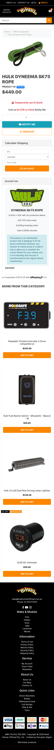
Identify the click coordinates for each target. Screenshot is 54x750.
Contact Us (27, 685)
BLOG (33, 3)
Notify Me (40, 109)
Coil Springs (27, 704)
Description (11, 181)
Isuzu (27, 623)
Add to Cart (27, 355)
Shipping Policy (27, 653)
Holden (27, 620)
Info (45, 277)
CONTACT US (23, 3)
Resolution (27, 669)
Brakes (27, 698)
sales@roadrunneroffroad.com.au (27, 599)
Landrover (27, 628)
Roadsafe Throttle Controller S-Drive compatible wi (27, 342)
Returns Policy (27, 647)
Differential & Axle (27, 701)
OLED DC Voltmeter (27, 562)
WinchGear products (27, 742)
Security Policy (27, 650)
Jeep (27, 625)
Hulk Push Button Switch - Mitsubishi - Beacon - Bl (27, 417)
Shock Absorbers (27, 696)
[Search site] (49, 20)
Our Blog (27, 682)
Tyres (27, 710)
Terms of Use (27, 642)
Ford (27, 617)
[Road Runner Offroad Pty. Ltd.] (27, 10)
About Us (27, 679)
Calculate (28, 168)
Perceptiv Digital (44, 737)
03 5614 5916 (30, 602)
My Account (27, 663)
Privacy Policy (27, 644)
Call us (12, 109)
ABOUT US (11, 3)
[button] (27, 131)
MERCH (44, 3)
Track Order (27, 666)
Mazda (27, 631)
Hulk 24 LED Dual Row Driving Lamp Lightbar (27, 490)
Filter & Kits (27, 707)
